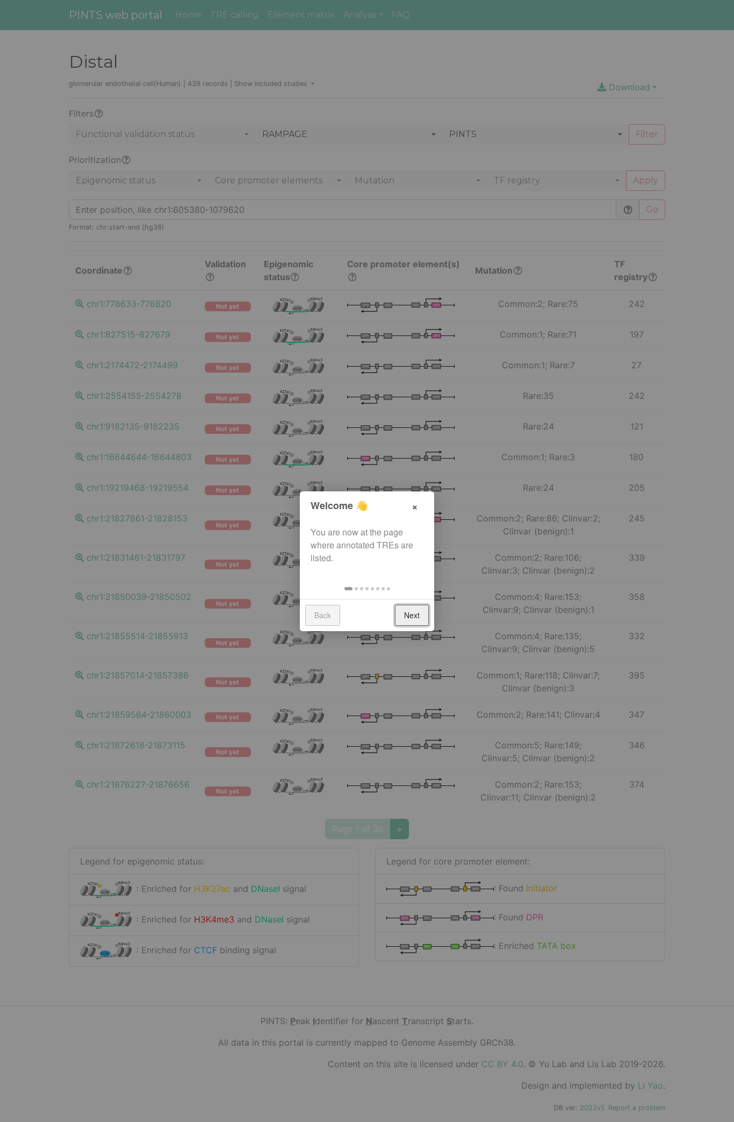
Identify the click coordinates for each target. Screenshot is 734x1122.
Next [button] (412, 615)
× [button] (415, 505)
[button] (348, 588)
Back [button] (322, 615)
